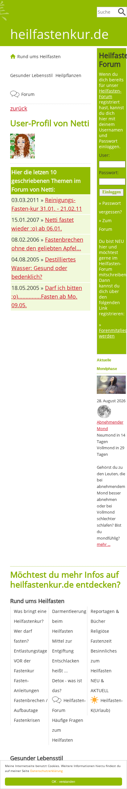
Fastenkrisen (27, 720)
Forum (28, 94)
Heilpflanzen (68, 75)
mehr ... (103, 544)
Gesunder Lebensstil (31, 75)
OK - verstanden (63, 781)
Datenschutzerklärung (46, 771)
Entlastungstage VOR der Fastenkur (30, 661)
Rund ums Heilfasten (39, 56)
